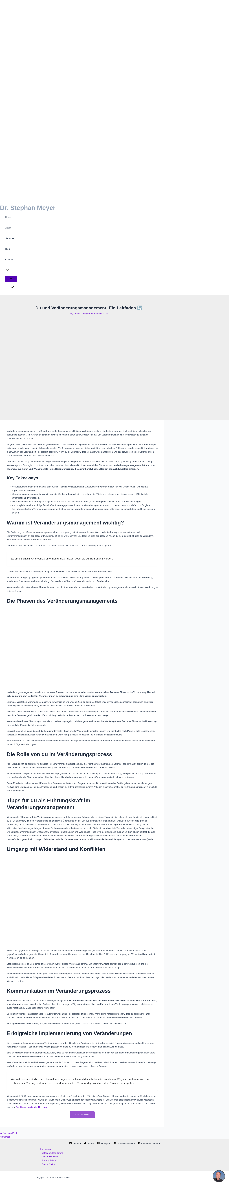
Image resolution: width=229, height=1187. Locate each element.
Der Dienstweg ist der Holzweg (31, 1107)
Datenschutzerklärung (52, 1153)
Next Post (6, 1137)
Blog (7, 249)
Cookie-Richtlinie (49, 1156)
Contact (9, 259)
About (8, 227)
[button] (7, 270)
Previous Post (8, 1133)
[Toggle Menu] (11, 279)
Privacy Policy (48, 1160)
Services (9, 238)
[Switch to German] (14, 287)
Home (8, 217)
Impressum (45, 1149)
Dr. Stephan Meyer (28, 207)
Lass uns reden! (82, 1115)
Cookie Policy (48, 1164)
